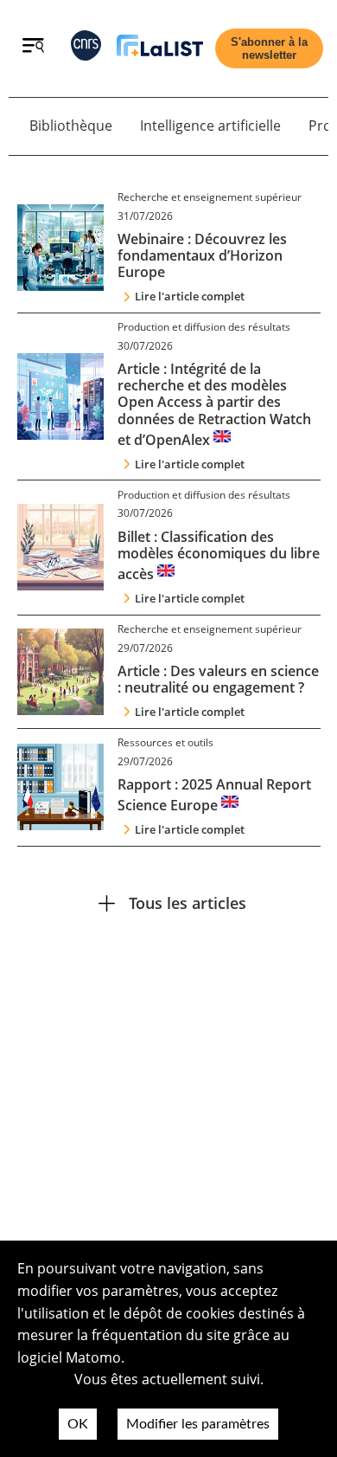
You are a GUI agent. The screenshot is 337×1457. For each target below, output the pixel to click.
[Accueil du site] (159, 49)
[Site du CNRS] (86, 49)
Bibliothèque (70, 125)
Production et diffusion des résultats (204, 326)
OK (77, 1424)
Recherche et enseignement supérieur (210, 197)
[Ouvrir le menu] (33, 47)
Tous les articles (187, 902)
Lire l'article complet (190, 296)
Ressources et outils (165, 742)
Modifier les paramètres (198, 1424)
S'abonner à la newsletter (269, 48)
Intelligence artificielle (210, 125)
